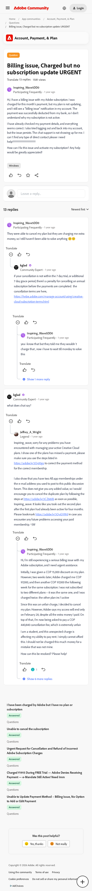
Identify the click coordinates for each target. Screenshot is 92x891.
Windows (14, 165)
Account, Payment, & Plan (60, 18)
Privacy (56, 872)
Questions (14, 22)
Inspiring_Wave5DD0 (26, 87)
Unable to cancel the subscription (28, 729)
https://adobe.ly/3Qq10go (29, 463)
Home (12, 18)
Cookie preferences (19, 879)
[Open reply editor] (46, 193)
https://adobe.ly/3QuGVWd (52, 514)
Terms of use (42, 872)
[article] (46, 239)
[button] (7, 9)
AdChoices (18, 885)
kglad (23, 265)
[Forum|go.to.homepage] (31, 8)
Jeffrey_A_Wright (30, 432)
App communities (31, 18)
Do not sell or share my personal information (56, 879)
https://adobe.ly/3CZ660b (39, 499)
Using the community (20, 872)
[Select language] (64, 8)
